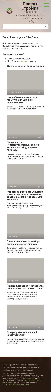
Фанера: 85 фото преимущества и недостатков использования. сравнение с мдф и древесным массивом (25, 195)
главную (23, 61)
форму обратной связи (19, 385)
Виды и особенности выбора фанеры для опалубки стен (23, 242)
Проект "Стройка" (29, 6)
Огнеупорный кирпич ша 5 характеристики (22, 333)
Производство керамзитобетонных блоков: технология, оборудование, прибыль (23, 146)
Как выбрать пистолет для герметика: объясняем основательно (22, 100)
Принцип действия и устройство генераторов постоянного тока (25, 287)
